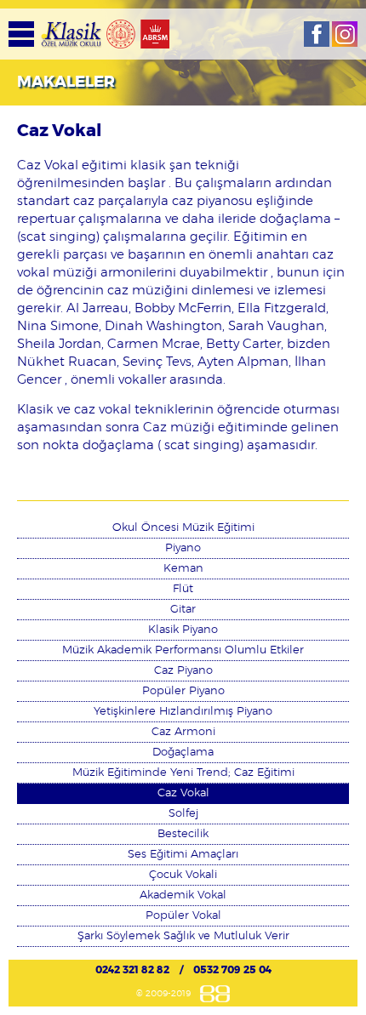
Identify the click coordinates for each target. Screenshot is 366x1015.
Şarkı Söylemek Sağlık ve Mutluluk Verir (183, 936)
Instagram (344, 34)
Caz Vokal (183, 793)
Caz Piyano (183, 670)
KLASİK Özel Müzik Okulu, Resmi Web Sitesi (71, 34)
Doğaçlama (183, 752)
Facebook (316, 34)
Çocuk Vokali (183, 875)
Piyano (183, 548)
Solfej (183, 813)
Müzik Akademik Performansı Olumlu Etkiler (183, 650)
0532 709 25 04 (232, 970)
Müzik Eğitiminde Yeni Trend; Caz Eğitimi (183, 772)
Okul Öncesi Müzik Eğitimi (183, 527)
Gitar (183, 609)
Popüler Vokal (183, 915)
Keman (183, 568)
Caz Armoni (183, 732)
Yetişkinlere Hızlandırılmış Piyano (183, 711)
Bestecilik (183, 834)
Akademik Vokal (183, 895)
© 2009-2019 (163, 993)
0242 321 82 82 (132, 970)
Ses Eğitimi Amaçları (183, 854)
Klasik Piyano (183, 630)
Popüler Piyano (183, 691)
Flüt (183, 589)
